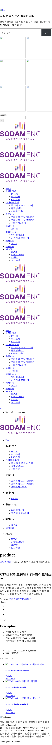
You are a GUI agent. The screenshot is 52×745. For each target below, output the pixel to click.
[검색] (46, 32)
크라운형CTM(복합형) (20, 599)
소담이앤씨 (5, 562)
